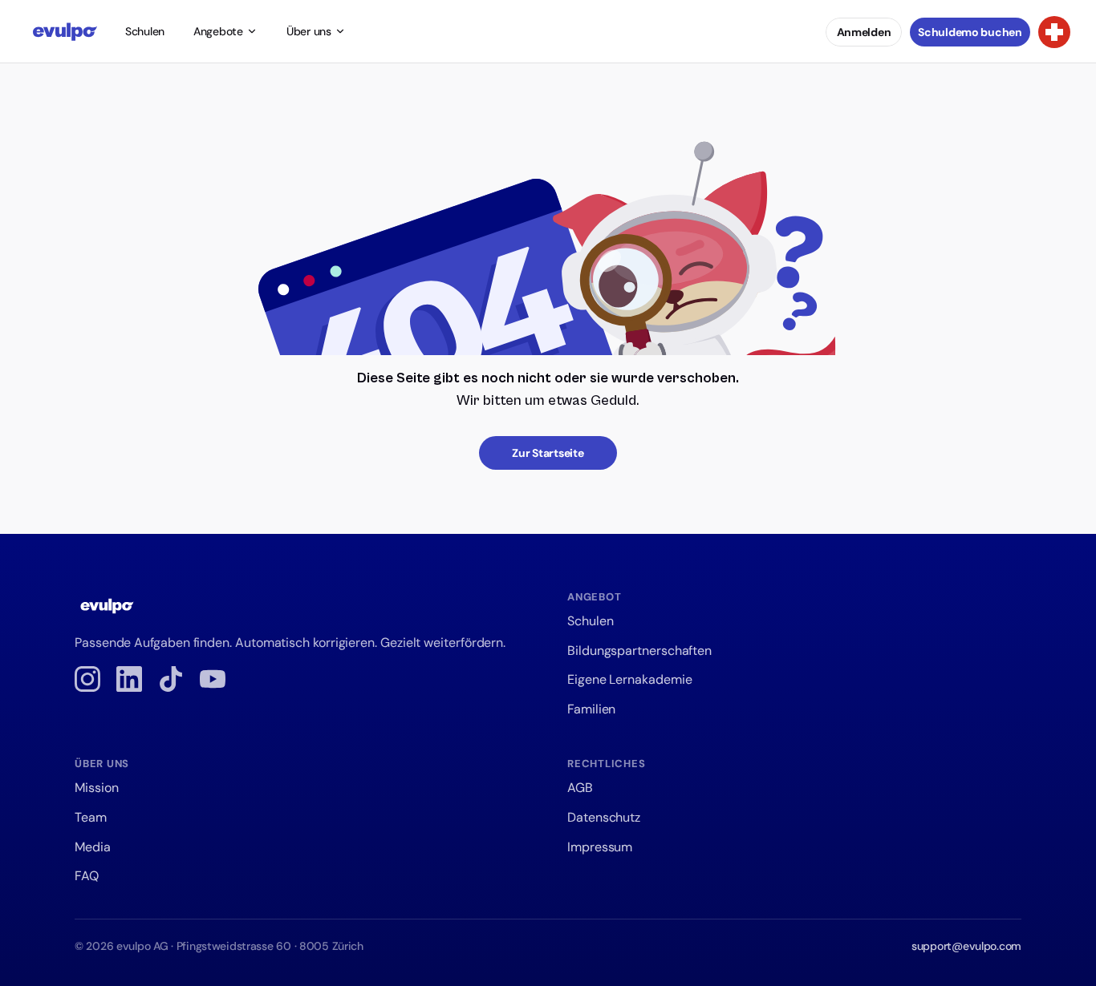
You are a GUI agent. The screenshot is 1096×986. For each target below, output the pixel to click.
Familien (591, 709)
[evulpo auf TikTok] (171, 679)
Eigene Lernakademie (629, 679)
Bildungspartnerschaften (639, 650)
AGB (580, 787)
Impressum (599, 847)
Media (93, 847)
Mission (96, 787)
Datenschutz (603, 817)
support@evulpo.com (966, 946)
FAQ (87, 875)
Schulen (144, 31)
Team (91, 817)
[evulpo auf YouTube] (212, 679)
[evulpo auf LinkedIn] (129, 679)
